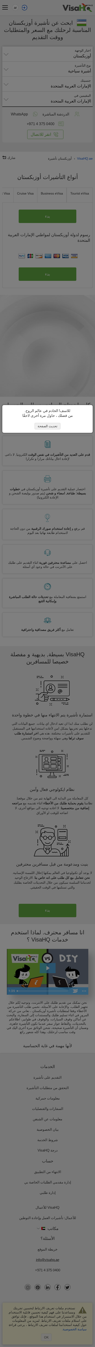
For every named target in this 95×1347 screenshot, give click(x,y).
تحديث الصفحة (47, 426)
